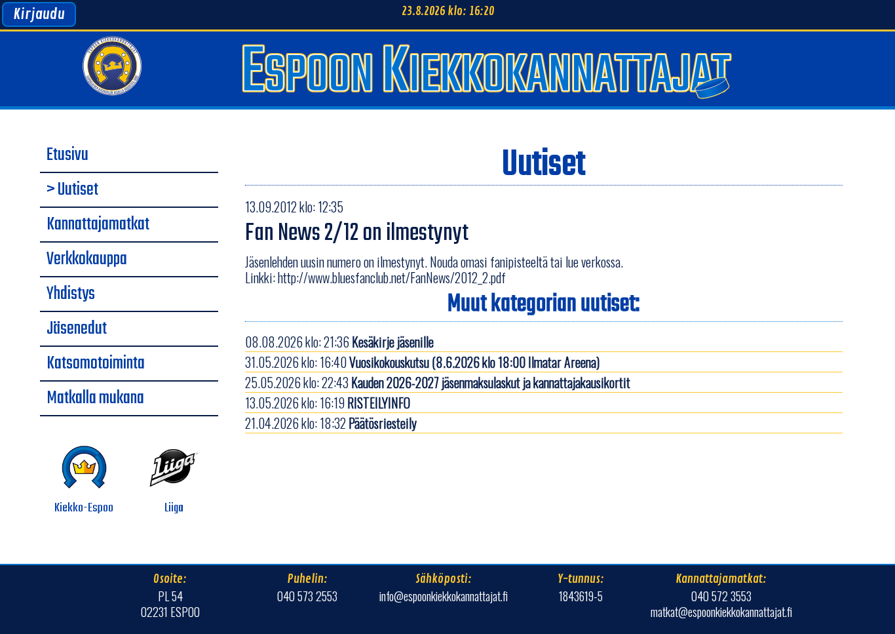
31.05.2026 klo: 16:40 (422, 362)
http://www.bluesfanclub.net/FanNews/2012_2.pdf (392, 277)
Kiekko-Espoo (83, 508)
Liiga (173, 508)
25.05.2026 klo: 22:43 (437, 382)
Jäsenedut (77, 329)
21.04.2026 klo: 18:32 (331, 423)
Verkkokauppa (87, 259)
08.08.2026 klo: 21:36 (339, 341)
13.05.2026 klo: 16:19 (327, 402)
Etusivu (67, 155)
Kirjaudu (39, 14)
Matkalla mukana (95, 398)
